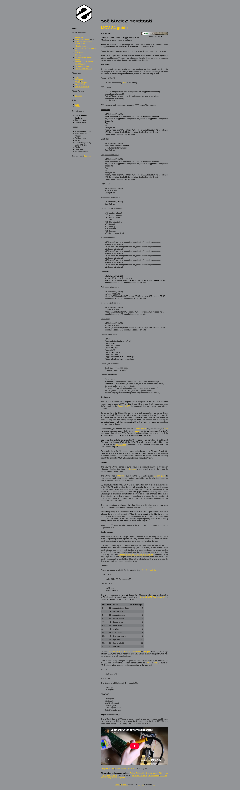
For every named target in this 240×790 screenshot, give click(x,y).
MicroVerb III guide (139, 775)
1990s (77, 107)
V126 (77, 82)
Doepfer (104, 769)
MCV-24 (78, 95)
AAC (77, 77)
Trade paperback (82, 86)
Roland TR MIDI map (84, 62)
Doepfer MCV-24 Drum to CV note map (124, 651)
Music (117, 784)
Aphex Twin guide (82, 39)
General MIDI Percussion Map (153, 597)
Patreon (87, 156)
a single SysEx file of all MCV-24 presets (135, 554)
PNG (156, 663)
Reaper (137, 431)
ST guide (163, 775)
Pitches (78, 55)
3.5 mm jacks (160, 476)
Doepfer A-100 (124, 406)
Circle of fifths (80, 44)
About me (79, 37)
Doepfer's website (149, 570)
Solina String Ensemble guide (113, 778)
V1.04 (124, 83)
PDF (149, 663)
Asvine (84, 82)
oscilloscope (131, 469)
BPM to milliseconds (83, 41)
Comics (124, 784)
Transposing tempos (83, 68)
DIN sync (121, 476)
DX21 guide (163, 773)
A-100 (111, 769)
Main (77, 104)
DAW (166, 429)
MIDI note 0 (141, 429)
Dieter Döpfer (80, 84)
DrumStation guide (109, 775)
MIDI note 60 (121, 444)
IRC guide (79, 53)
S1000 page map (82, 66)
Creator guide (80, 46)
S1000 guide (80, 64)
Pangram (79, 80)
